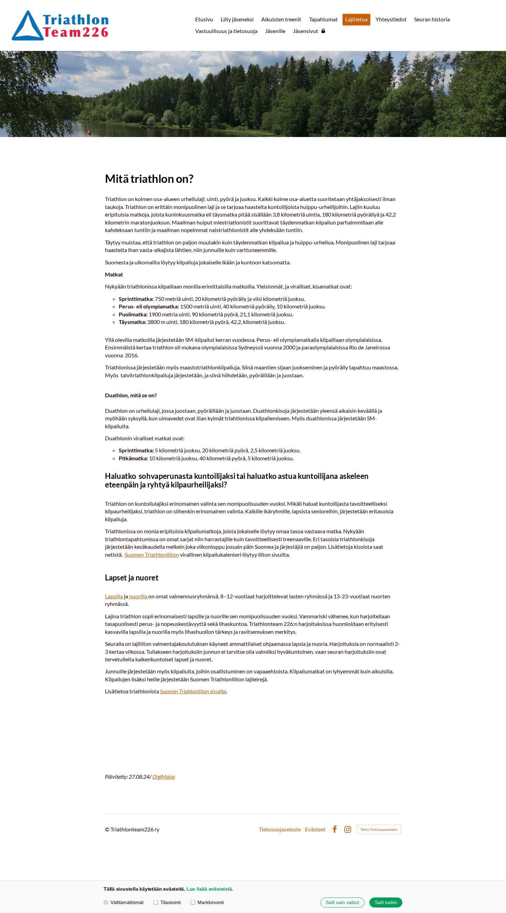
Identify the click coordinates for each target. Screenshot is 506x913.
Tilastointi (170, 902)
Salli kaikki (386, 902)
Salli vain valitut (342, 902)
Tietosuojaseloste (280, 829)
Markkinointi (211, 902)
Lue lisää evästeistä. (210, 889)
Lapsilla (114, 596)
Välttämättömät (127, 902)
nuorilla (138, 596)
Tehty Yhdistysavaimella (378, 829)
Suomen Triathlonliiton (152, 554)
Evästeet (315, 829)
